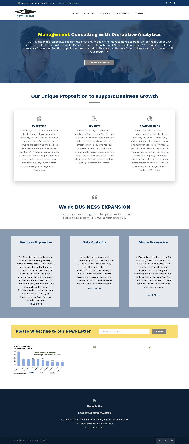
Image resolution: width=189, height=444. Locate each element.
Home (75, 13)
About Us (89, 13)
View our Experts (99, 62)
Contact (140, 13)
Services (105, 13)
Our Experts (122, 13)
